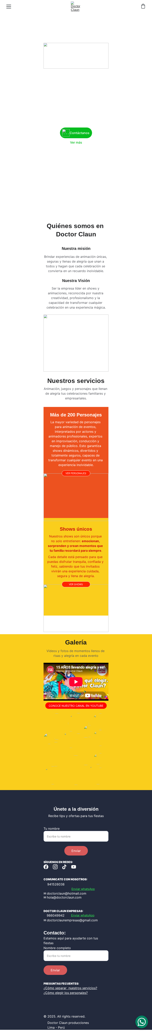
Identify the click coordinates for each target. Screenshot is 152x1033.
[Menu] (8, 6)
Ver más (76, 142)
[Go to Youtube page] (73, 866)
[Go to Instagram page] (55, 866)
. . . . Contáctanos (76, 133)
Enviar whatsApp (83, 889)
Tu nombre (52, 829)
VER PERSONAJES (76, 473)
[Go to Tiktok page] (64, 866)
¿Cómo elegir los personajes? (66, 993)
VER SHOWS (76, 584)
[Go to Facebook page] (46, 866)
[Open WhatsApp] (141, 1022)
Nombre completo (57, 948)
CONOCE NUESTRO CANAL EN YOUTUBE (76, 705)
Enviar (76, 851)
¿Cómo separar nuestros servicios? (70, 988)
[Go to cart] (143, 7)
